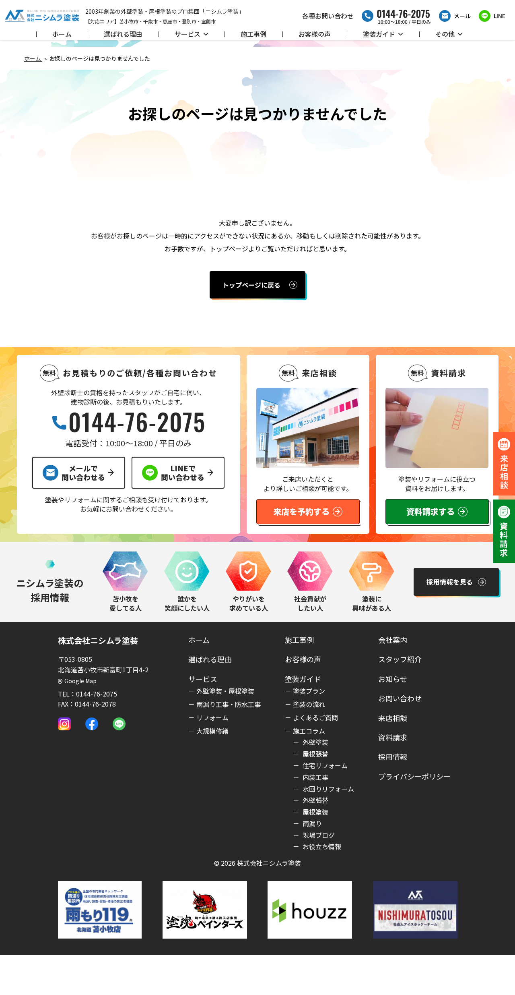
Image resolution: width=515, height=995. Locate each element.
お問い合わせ (400, 698)
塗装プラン (309, 691)
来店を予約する (301, 511)
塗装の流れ (309, 704)
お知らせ (392, 679)
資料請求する (430, 511)
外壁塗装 (314, 742)
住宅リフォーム (324, 765)
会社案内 (392, 639)
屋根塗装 (314, 812)
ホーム (62, 34)
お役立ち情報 (321, 846)
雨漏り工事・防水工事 (228, 704)
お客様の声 (315, 34)
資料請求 (392, 737)
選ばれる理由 (123, 34)
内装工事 (314, 777)
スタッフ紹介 (400, 659)
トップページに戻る (251, 285)
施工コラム (309, 731)
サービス (187, 34)
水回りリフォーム (327, 789)
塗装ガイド (379, 34)
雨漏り (311, 823)
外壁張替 (314, 800)
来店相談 (392, 718)
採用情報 (392, 756)
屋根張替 (314, 754)
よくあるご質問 (315, 717)
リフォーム (212, 717)
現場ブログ (318, 835)
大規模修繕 (212, 731)
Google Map (80, 681)
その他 (445, 34)
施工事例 (253, 34)
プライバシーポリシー (414, 776)
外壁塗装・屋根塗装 (225, 691)
